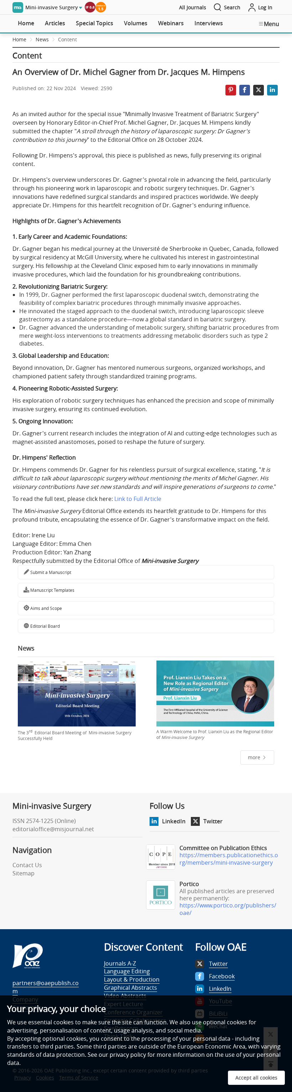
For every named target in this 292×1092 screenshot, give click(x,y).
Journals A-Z (120, 963)
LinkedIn (174, 821)
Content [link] (67, 39)
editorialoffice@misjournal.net (53, 829)
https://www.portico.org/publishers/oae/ (227, 909)
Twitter (213, 821)
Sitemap (23, 873)
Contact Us (27, 865)
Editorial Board (44, 626)
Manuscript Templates (51, 590)
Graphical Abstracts (130, 988)
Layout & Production (132, 979)
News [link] (42, 39)
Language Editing (127, 971)
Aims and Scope (45, 608)
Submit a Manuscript (50, 572)
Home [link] (19, 39)
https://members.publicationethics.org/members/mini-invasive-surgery (228, 858)
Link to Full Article (137, 499)
